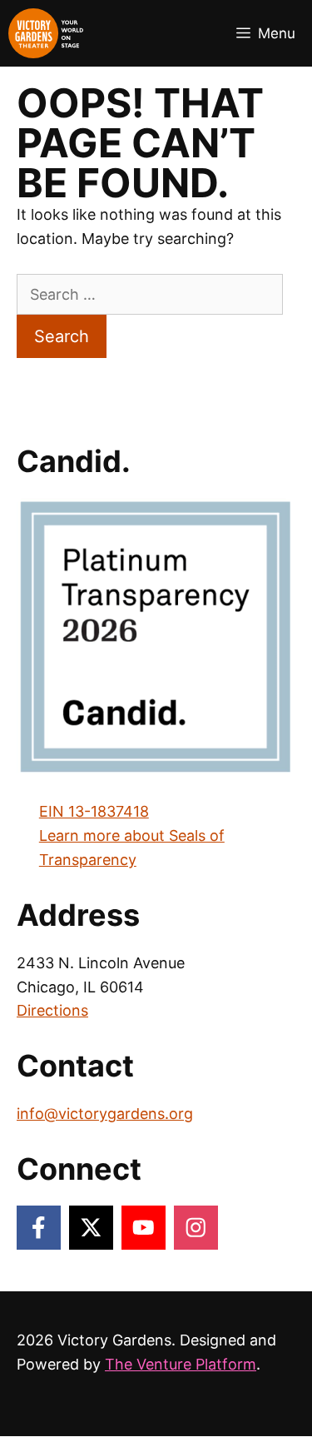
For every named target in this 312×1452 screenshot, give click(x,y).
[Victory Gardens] (45, 33)
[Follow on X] (91, 1228)
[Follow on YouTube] (143, 1228)
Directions (52, 1010)
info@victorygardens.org (105, 1113)
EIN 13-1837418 (94, 811)
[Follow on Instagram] (196, 1228)
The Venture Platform (180, 1364)
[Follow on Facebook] (39, 1228)
